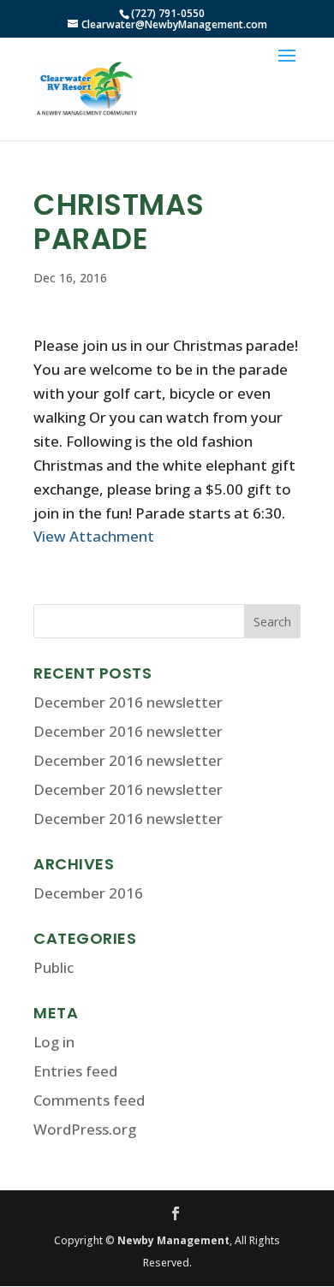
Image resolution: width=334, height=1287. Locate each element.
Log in (54, 1042)
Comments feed (89, 1100)
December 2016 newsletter (128, 702)
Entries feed (75, 1071)
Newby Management (173, 1240)
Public (53, 967)
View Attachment (93, 536)
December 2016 (88, 893)
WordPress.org (84, 1129)
